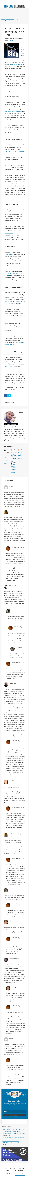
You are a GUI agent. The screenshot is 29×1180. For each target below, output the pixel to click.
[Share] (6, 395)
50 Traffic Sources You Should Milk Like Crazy (14, 1143)
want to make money (17, 64)
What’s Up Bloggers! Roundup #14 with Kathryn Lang (20, 456)
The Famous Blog (10, 19)
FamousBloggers (15, 1174)
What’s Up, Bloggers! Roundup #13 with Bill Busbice (13, 468)
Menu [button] (15, 2)
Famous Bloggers (14, 6)
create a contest (9, 254)
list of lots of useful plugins (13, 111)
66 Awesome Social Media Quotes (11, 1141)
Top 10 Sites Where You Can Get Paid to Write (14, 1133)
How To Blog (14, 402)
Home (3, 19)
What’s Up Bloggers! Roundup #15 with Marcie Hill (13, 455)
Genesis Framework (20, 1175)
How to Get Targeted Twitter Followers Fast (14, 1137)
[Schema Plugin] (14, 1161)
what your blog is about (13, 301)
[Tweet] (9, 395)
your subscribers (8, 233)
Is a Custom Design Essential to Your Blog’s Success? (6, 459)
